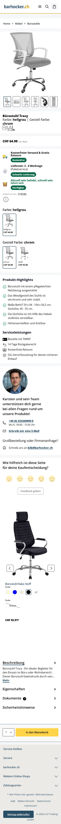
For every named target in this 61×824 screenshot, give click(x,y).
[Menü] (40, 6)
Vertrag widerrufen (18, 814)
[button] (5, 199)
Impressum (30, 805)
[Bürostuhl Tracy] (30, 62)
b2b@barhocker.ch (40, 448)
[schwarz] (28, 592)
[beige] (8, 592)
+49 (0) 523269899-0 (21, 421)
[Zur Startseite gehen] (16, 6)
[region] (30, 568)
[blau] (15, 592)
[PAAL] (9, 128)
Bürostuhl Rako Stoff (18, 584)
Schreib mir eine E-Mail (24, 431)
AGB (13, 801)
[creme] (21, 592)
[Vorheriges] (10, 568)
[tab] (30, 671)
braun (14, 606)
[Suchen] (47, 6)
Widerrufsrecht (26, 801)
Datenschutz (44, 801)
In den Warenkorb (37, 732)
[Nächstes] (51, 568)
